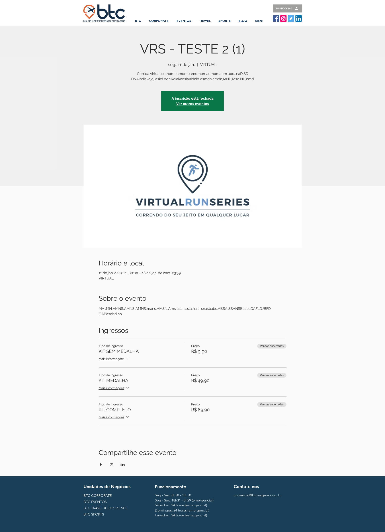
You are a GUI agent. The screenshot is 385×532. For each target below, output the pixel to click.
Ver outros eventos (192, 104)
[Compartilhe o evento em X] (112, 464)
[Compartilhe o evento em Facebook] (101, 464)
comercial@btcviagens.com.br (258, 495)
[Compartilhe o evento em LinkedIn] (123, 464)
